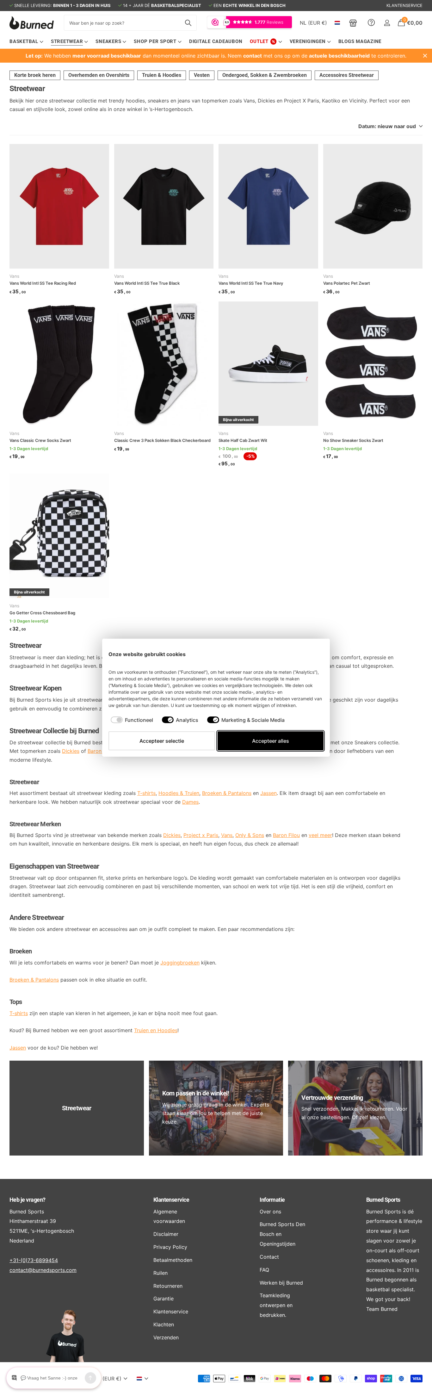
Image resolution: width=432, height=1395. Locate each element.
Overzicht (309, 654)
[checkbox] (131, 720)
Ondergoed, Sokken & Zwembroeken (264, 75)
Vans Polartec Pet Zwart (346, 283)
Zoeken (188, 23)
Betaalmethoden (172, 1260)
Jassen (17, 1048)
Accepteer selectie (161, 741)
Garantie (163, 1298)
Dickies (70, 751)
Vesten (202, 75)
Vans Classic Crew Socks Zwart (40, 440)
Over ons (270, 1211)
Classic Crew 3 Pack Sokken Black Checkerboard (162, 440)
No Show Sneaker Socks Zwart (353, 440)
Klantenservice (171, 1199)
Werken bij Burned (281, 1283)
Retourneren (167, 1286)
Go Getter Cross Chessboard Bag (42, 612)
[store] (353, 23)
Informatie (272, 1199)
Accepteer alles (270, 741)
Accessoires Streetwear (346, 75)
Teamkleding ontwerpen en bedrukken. (276, 1305)
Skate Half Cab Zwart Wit (243, 440)
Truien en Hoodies (155, 1030)
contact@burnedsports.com (43, 1270)
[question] (371, 23)
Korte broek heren (35, 75)
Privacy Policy (170, 1247)
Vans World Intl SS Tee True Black (147, 283)
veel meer (320, 835)
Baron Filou (101, 751)
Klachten (163, 1324)
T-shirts (18, 1013)
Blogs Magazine (360, 41)
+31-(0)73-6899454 (33, 1260)
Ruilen (160, 1273)
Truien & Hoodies (161, 75)
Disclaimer (165, 1234)
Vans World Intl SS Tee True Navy (251, 283)
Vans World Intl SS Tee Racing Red (42, 283)
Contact (269, 1257)
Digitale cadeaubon (216, 41)
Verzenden (166, 1337)
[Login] (387, 23)
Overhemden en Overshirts (98, 75)
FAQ (264, 1270)
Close (425, 56)
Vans (14, 276)
